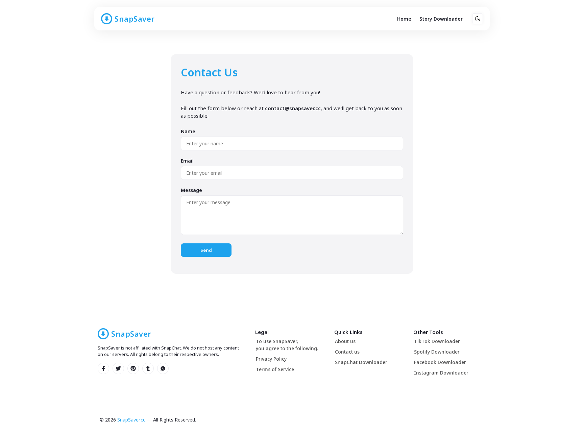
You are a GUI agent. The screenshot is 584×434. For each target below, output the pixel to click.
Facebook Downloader (440, 362)
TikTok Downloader (437, 341)
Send (206, 250)
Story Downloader (441, 19)
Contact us (347, 351)
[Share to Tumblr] (148, 368)
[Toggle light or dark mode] (477, 18)
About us (345, 341)
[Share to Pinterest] (133, 368)
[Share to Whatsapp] (163, 368)
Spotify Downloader (437, 351)
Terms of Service (275, 369)
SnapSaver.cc (131, 419)
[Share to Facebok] (103, 368)
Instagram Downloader (441, 372)
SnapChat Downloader (361, 362)
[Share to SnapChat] (118, 368)
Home (404, 19)
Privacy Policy (271, 359)
